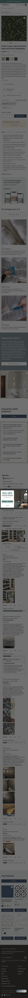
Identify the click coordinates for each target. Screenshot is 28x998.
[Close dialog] (26, 491)
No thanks (7, 505)
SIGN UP (7, 501)
